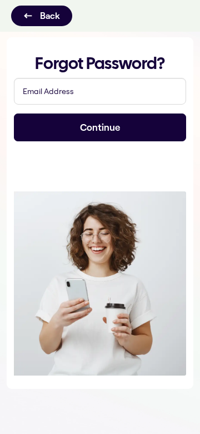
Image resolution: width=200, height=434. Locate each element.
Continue (100, 127)
